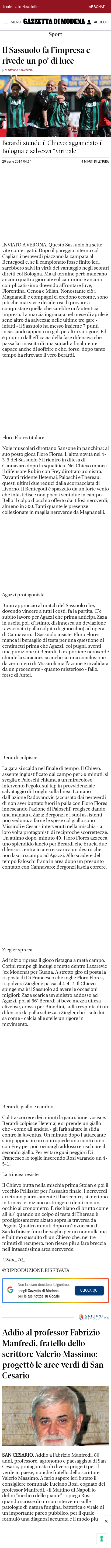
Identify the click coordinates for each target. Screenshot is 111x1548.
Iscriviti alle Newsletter (21, 7)
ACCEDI (100, 22)
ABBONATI (97, 7)
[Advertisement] (42, 206)
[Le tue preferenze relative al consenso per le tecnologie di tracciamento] (101, 1538)
